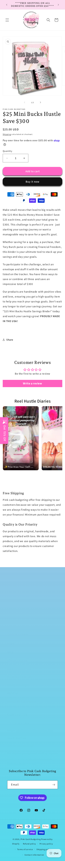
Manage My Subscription (21, 701)
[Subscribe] (54, 784)
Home (10, 644)
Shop (10, 652)
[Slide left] (25, 102)
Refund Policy (15, 600)
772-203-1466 (20, 723)
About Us (12, 693)
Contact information (34, 855)
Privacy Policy (15, 592)
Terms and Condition (19, 608)
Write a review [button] (32, 383)
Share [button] (9, 339)
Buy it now (32, 181)
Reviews (12, 624)
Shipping (7, 134)
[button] (7, 20)
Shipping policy (43, 849)
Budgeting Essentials (19, 676)
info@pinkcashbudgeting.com (34, 730)
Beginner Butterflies (19, 668)
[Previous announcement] (7, 5)
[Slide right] (40, 102)
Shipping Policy (16, 616)
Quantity (7, 151)
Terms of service (25, 849)
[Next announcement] (58, 5)
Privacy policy (46, 843)
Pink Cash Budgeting (31, 839)
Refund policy (29, 843)
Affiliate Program (17, 660)
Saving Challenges (18, 685)
